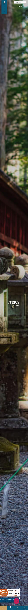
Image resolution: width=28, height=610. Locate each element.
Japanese (19, 2)
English (20, 6)
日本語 (20, 4)
